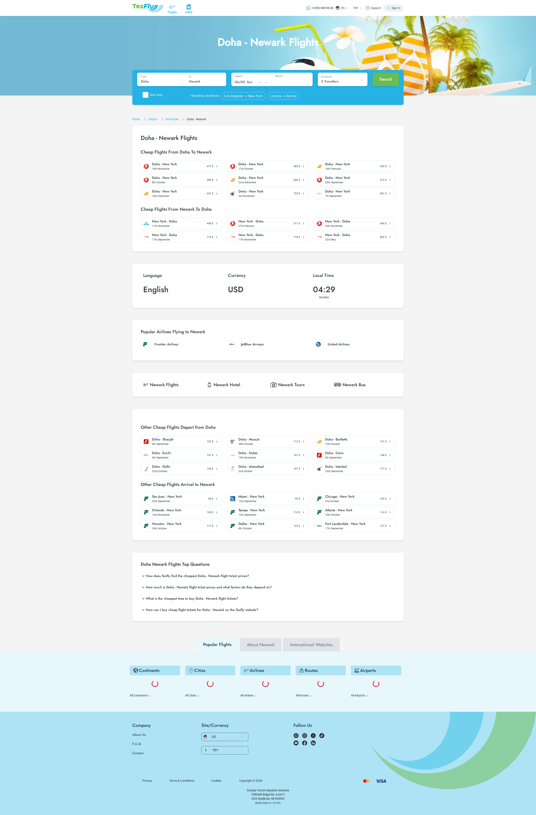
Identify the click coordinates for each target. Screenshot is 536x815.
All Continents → (140, 695)
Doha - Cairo (334, 453)
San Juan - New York (167, 497)
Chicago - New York (339, 497)
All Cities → (192, 695)
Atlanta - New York (338, 510)
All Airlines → (248, 695)
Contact (137, 753)
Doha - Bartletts (336, 439)
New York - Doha (164, 221)
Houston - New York (167, 524)
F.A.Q (136, 743)
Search (385, 79)
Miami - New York (251, 497)
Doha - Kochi (161, 453)
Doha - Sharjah (163, 439)
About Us (139, 734)
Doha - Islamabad (251, 467)
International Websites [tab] (311, 645)
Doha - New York (164, 164)
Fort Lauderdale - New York (345, 524)
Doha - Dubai (248, 453)
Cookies (216, 780)
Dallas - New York (251, 524)
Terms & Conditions (181, 780)
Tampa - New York (251, 510)
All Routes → (304, 695)
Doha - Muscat (248, 439)
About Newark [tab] (260, 645)
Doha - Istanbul (336, 467)
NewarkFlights (164, 385)
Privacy (147, 780)
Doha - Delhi (161, 467)
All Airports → (360, 695)
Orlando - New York (166, 510)
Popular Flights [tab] (217, 644)
